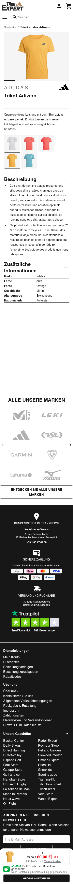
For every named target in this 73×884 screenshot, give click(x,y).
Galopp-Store (13, 769)
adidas (16, 87)
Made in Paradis (15, 793)
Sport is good (47, 774)
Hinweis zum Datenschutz (22, 725)
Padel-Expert (47, 740)
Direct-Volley (12, 755)
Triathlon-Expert (49, 784)
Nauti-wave (11, 798)
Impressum (11, 710)
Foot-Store (10, 764)
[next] (70, 445)
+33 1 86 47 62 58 (37, 542)
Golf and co (11, 774)
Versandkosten (52, 861)
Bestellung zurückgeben (36, 604)
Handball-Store (14, 779)
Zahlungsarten (13, 715)
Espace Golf (12, 760)
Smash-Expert (48, 760)
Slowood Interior (50, 755)
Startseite (10, 27)
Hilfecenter (11, 662)
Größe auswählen (36, 878)
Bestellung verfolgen (18, 666)
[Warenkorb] (69, 6)
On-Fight (9, 803)
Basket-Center (13, 740)
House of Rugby (15, 784)
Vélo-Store (45, 793)
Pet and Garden (49, 750)
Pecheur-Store (48, 745)
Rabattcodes (12, 676)
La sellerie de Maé (16, 789)
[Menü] (5, 17)
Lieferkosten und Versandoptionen (28, 720)
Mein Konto (11, 657)
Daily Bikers (12, 745)
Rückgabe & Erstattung (19, 705)
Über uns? (10, 691)
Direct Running (14, 750)
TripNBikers (46, 789)
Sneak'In (44, 764)
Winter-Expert (48, 798)
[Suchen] (14, 17)
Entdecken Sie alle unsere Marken (36, 492)
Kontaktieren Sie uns (37, 529)
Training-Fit (46, 779)
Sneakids (45, 769)
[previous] (3, 445)
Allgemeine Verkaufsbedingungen (27, 700)
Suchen (23, 17)
